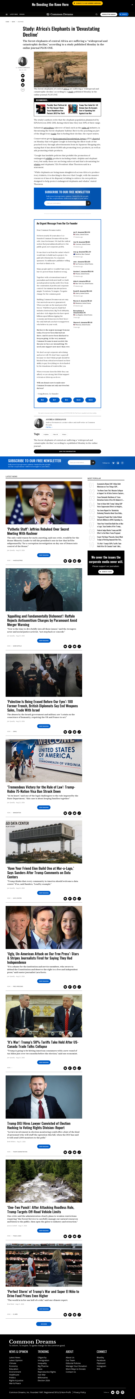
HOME (7, 22)
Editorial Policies (73, 1363)
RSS (98, 1369)
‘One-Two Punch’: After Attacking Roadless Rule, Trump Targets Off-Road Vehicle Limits (40, 1209)
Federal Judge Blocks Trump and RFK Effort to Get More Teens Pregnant (109, 531)
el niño (15, 1314)
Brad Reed (10, 1304)
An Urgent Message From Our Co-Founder (57, 223)
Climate (12, 1363)
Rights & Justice (16, 1380)
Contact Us (71, 1372)
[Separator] (23, 90)
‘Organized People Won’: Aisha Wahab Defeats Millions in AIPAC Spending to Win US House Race (109, 518)
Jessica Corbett (12, 1226)
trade (53, 133)
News (13, 22)
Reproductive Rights (47, 1372)
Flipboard (101, 1363)
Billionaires (43, 1377)
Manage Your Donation (76, 1366)
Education (13, 1369)
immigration (17, 812)
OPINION (21, 14)
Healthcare (14, 1374)
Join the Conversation (67, 451)
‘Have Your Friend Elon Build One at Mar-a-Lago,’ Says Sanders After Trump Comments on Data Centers (40, 872)
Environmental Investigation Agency (70, 138)
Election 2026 (44, 1380)
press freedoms (18, 986)
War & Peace (15, 1383)
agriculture (49, 127)
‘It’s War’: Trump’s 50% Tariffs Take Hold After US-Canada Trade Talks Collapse (42, 1044)
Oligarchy (42, 1357)
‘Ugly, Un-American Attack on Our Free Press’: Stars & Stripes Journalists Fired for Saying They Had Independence (43, 958)
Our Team (70, 1360)
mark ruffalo (17, 646)
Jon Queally (11, 550)
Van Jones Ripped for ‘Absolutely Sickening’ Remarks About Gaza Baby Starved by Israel (109, 512)
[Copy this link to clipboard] (79, 561)
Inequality (42, 1363)
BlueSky (100, 1357)
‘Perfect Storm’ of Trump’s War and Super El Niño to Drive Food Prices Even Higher (43, 1293)
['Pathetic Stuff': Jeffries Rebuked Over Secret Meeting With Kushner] (44, 503)
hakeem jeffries (18, 560)
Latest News (14, 1357)
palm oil (85, 127)
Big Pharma (43, 1366)
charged (96, 138)
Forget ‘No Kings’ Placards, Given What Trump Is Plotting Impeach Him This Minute (110, 538)
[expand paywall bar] (132, 4)
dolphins (21, 22)
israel (15, 731)
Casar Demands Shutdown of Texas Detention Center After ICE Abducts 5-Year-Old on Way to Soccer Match (110, 498)
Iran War (42, 1374)
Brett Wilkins (11, 1142)
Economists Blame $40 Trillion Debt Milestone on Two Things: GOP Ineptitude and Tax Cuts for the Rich (109, 485)
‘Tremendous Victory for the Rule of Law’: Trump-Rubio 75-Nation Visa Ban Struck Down (41, 789)
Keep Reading (44, 555)
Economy (13, 1366)
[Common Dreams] (60, 14)
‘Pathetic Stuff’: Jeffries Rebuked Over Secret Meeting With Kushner (38, 531)
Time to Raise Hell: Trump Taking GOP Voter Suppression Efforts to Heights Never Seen (109, 505)
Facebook (101, 1360)
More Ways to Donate (76, 1369)
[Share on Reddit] (23, 85)
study (71, 91)
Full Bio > (49, 427)
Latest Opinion (16, 1360)
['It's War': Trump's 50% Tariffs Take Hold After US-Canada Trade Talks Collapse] (44, 1015)
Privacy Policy (79, 1392)
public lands (17, 1236)
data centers (17, 898)
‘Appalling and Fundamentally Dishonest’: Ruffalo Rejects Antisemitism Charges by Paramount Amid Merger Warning (42, 620)
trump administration (20, 1152)
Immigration (43, 1360)
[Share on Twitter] (23, 75)
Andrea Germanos (24, 67)
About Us (70, 1357)
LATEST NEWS (14, 14)
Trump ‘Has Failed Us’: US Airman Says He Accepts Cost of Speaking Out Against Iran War (88, 109)
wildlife (48, 158)
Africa (66, 88)
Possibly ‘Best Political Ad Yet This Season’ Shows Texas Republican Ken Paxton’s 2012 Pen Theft (57, 109)
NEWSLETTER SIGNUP (109, 14)
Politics (12, 1377)
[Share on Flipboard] (23, 80)
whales (37, 164)
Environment (15, 1372)
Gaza (40, 1369)
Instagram (101, 1366)
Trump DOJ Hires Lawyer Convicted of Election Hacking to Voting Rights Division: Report (38, 1125)
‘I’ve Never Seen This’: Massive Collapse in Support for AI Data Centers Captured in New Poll (110, 492)
